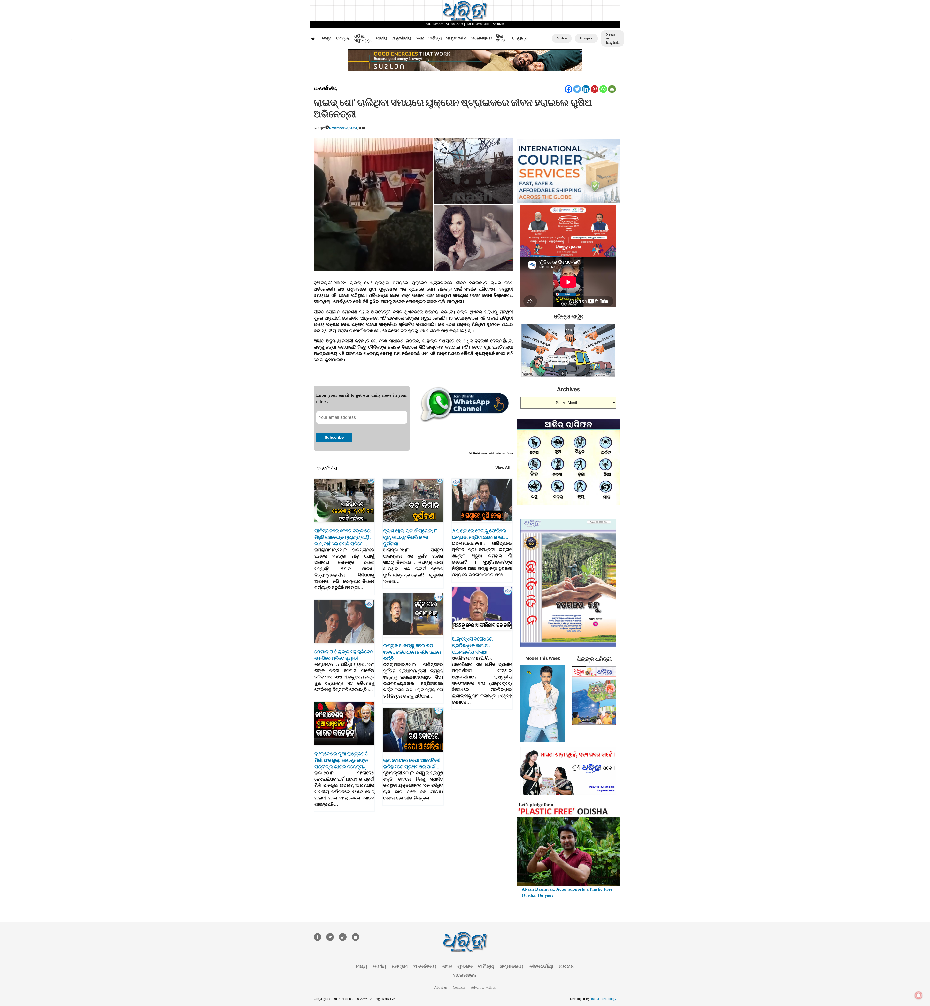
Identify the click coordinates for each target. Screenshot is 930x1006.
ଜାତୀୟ (381, 38)
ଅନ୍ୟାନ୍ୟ (520, 38)
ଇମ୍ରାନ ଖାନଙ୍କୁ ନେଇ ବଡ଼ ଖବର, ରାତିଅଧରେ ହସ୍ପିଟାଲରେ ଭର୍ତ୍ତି (412, 652)
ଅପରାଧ (566, 966)
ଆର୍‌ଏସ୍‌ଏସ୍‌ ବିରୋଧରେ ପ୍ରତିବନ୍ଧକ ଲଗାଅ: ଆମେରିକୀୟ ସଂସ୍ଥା (472, 645)
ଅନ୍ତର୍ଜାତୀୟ (401, 38)
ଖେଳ (420, 38)
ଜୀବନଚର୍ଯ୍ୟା (541, 966)
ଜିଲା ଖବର (501, 38)
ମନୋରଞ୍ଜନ (481, 38)
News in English (612, 38)
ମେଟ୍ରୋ (343, 38)
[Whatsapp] (603, 89)
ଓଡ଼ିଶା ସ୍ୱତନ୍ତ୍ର (363, 38)
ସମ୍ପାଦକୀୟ (456, 38)
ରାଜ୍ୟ (327, 38)
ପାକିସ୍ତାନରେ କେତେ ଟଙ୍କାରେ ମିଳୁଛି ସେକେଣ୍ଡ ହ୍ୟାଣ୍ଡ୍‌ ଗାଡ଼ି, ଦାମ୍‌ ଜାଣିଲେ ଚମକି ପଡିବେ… (342, 537)
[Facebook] (568, 89)
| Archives (497, 24)
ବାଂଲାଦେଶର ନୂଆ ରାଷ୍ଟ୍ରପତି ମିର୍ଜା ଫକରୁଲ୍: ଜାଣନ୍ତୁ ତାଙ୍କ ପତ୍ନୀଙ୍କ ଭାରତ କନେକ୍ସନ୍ (341, 760)
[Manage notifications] (918, 995)
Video (562, 38)
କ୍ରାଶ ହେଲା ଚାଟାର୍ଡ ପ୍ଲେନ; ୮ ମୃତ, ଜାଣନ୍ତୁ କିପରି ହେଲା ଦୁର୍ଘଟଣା (409, 537)
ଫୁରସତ (465, 966)
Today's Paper (481, 24)
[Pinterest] (594, 89)
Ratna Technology (603, 999)
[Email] (612, 89)
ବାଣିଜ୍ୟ (435, 38)
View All (502, 467)
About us (440, 987)
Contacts (459, 987)
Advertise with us (483, 987)
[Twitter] (577, 89)
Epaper (586, 38)
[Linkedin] (586, 89)
